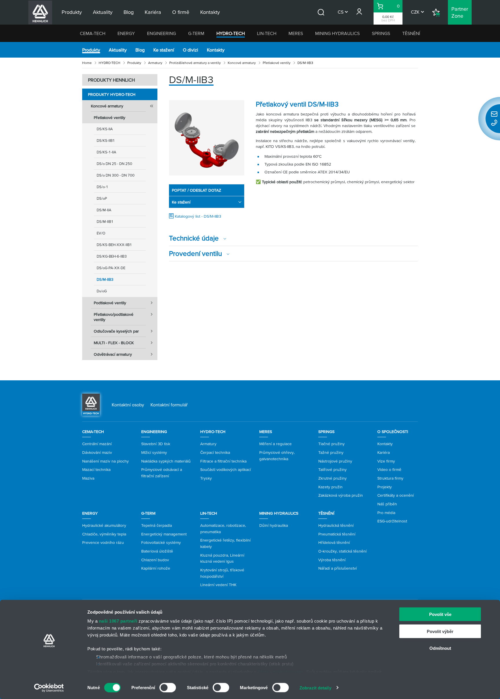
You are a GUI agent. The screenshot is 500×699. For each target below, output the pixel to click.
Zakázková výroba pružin (340, 495)
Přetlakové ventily (277, 63)
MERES (295, 33)
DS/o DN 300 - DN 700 (116, 175)
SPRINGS (381, 33)
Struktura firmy (390, 478)
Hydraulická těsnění (336, 525)
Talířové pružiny (332, 469)
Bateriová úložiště (157, 551)
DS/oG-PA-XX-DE (111, 268)
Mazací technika (96, 469)
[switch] (167, 687)
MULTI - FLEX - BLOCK (114, 342)
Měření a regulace (275, 443)
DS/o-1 (102, 187)
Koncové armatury (242, 63)
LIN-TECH (266, 33)
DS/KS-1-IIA (106, 152)
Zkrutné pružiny (332, 478)
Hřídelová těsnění (334, 542)
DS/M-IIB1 (105, 221)
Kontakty (216, 49)
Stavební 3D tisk (155, 443)
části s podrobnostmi (281, 671)
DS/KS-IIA (105, 129)
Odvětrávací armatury (113, 354)
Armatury (155, 63)
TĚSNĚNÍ (411, 33)
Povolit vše (440, 614)
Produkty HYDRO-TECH (111, 94)
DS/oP (102, 198)
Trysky (206, 478)
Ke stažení (163, 49)
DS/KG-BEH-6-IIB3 (112, 256)
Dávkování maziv (97, 452)
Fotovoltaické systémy (161, 542)
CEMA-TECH (92, 33)
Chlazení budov (155, 559)
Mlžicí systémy (154, 452)
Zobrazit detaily (315, 687)
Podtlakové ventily (110, 302)
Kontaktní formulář (169, 404)
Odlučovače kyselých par (116, 331)
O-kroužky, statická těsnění (342, 551)
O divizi (190, 49)
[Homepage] (91, 404)
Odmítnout (440, 648)
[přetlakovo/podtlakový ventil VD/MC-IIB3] (206, 137)
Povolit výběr (440, 631)
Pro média (386, 512)
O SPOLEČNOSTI (392, 431)
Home (87, 63)
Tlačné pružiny (331, 443)
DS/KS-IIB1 (106, 140)
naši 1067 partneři (118, 621)
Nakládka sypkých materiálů (166, 461)
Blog (140, 49)
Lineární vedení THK (218, 584)
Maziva (88, 478)
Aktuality (118, 49)
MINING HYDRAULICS (337, 33)
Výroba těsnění (331, 559)
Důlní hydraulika (273, 525)
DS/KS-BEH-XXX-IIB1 (114, 245)
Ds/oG (102, 291)
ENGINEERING (161, 33)
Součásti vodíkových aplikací (225, 469)
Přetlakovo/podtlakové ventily (113, 317)
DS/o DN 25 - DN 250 (114, 164)
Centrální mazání (97, 443)
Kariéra (383, 452)
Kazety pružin (330, 487)
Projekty (384, 487)
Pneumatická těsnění (336, 534)
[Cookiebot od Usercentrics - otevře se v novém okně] (49, 687)
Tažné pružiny (330, 452)
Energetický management (164, 534)
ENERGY (126, 33)
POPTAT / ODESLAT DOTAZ (196, 190)
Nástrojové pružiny (335, 461)
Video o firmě (389, 469)
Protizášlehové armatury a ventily (195, 63)
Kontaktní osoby (128, 404)
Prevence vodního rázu (103, 542)
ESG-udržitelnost (392, 521)
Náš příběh (387, 504)
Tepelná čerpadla (156, 525)
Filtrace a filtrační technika (223, 461)
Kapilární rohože (155, 568)
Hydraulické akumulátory (104, 525)
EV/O (101, 233)
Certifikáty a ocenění (395, 495)
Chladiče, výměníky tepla (104, 534)
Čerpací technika (215, 452)
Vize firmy (386, 461)
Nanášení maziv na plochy (105, 461)
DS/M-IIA (104, 210)
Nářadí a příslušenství (337, 568)
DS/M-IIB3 (105, 279)
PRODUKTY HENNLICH (111, 79)
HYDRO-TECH (230, 33)
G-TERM (196, 33)
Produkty (91, 49)
